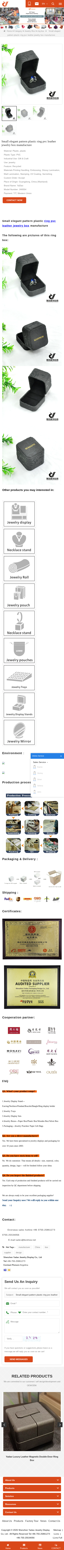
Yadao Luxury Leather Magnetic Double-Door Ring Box (32, 1458)
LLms (56, 1534)
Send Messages (19, 1359)
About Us (7, 1521)
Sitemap (57, 1530)
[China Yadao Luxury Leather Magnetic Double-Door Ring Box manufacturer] (32, 1421)
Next (60, 1424)
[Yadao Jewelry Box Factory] (32, 18)
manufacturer (24, 1247)
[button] (27, 25)
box (46, 1247)
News (43, 1521)
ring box (40, 31)
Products (18, 1521)
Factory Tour (31, 1521)
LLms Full (57, 1538)
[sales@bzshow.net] (9, 1270)
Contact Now (14, 200)
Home (9, 31)
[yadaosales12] (5, 1270)
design (19, 1252)
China (37, 1247)
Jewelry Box (29, 31)
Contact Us (54, 1521)
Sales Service (39, 762)
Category (18, 31)
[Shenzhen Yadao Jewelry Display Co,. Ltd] (5, 4)
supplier (7, 1252)
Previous (4, 1424)
